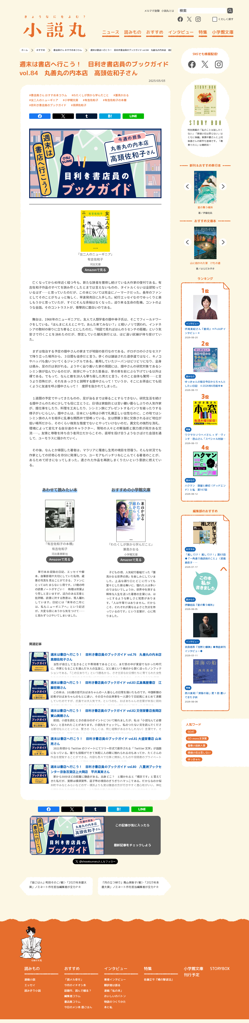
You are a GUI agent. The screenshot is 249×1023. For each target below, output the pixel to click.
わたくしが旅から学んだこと (91, 95)
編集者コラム (72, 996)
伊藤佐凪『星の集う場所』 (200, 605)
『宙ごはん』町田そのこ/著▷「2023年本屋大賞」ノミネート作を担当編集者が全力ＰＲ (58, 885)
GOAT (191, 731)
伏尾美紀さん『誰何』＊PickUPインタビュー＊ (205, 331)
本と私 (108, 1007)
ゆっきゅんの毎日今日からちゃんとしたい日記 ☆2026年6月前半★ (205, 384)
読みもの (132, 32)
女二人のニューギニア (44, 100)
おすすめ (154, 32)
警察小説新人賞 (196, 745)
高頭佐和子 (79, 105)
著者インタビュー (115, 979)
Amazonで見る (95, 269)
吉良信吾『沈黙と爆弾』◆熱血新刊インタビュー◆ (205, 649)
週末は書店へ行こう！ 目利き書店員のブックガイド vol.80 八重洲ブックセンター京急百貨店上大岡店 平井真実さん (106, 769)
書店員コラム (72, 1002)
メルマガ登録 (152, 10)
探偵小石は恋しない (199, 752)
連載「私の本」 (113, 990)
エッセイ (29, 985)
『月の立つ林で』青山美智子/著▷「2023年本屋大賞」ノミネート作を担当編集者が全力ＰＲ (130, 885)
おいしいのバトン (115, 996)
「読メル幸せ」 (73, 979)
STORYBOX (220, 968)
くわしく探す (225, 19)
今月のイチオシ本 (75, 985)
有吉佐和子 (91, 100)
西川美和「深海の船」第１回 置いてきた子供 (205, 695)
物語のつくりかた (115, 1002)
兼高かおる (122, 95)
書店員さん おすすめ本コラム (67, 50)
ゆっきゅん (194, 759)
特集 (203, 32)
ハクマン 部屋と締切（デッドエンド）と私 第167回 (205, 487)
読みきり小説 (32, 990)
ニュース (110, 32)
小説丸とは (167, 10)
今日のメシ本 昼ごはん (78, 1007)
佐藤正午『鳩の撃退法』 (159, 979)
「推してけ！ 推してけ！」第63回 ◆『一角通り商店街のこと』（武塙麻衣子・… (205, 559)
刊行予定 (191, 974)
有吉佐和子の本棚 (115, 100)
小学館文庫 (222, 32)
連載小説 (29, 979)
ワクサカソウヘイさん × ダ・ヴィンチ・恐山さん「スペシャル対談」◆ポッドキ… (205, 437)
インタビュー (181, 32)
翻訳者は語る (112, 985)
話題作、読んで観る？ (77, 990)
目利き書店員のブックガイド (48, 105)
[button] (188, 186)
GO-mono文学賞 (197, 738)
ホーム (24, 50)
